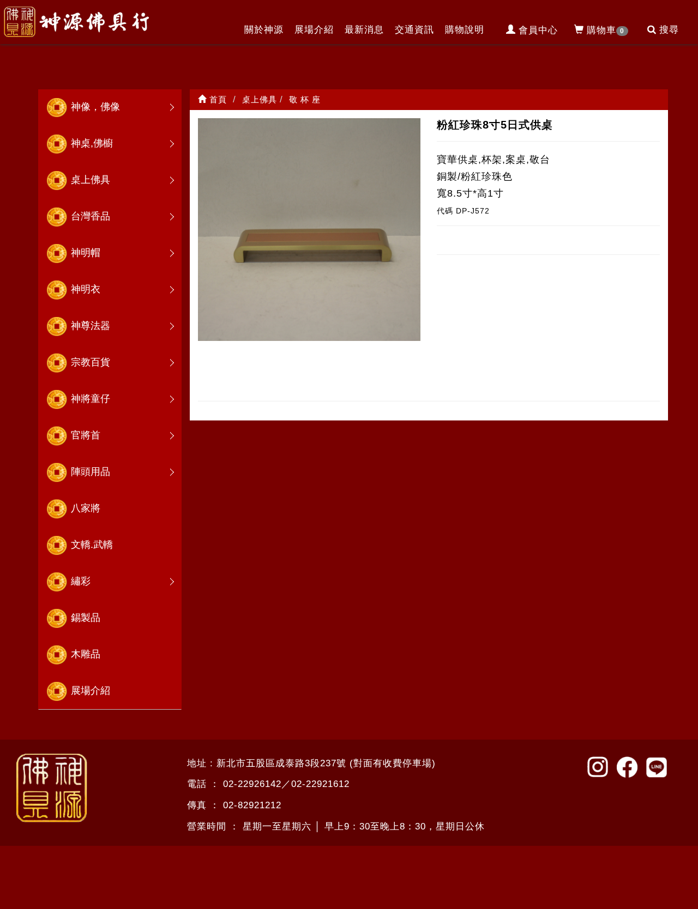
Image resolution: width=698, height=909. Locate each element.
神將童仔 (90, 398)
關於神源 (264, 30)
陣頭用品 (90, 471)
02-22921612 (320, 784)
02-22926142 (252, 784)
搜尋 (669, 30)
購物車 (605, 30)
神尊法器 (90, 325)
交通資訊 (414, 30)
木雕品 (85, 654)
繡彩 (81, 581)
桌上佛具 (90, 179)
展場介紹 (314, 30)
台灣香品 (90, 216)
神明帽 (85, 252)
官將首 (85, 435)
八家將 (85, 508)
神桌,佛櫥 (92, 143)
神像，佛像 (95, 106)
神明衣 (85, 289)
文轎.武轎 (92, 544)
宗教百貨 (90, 362)
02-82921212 (252, 805)
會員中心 (538, 30)
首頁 (217, 99)
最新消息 (364, 30)
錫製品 (85, 617)
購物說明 (464, 30)
